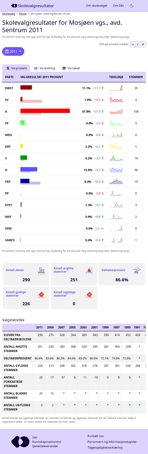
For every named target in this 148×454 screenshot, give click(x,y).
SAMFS (10, 240)
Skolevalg (8, 14)
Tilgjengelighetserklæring (105, 448)
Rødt (9, 88)
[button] (132, 6)
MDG (8, 135)
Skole (23, 14)
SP (6, 123)
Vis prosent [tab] (19, 68)
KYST (8, 205)
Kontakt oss (96, 436)
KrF (8, 147)
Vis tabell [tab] (73, 68)
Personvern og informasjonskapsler (112, 442)
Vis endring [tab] (47, 68)
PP (7, 193)
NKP (8, 217)
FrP (7, 182)
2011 (13, 51)
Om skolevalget (96, 6)
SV (6, 100)
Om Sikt (118, 6)
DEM (8, 228)
